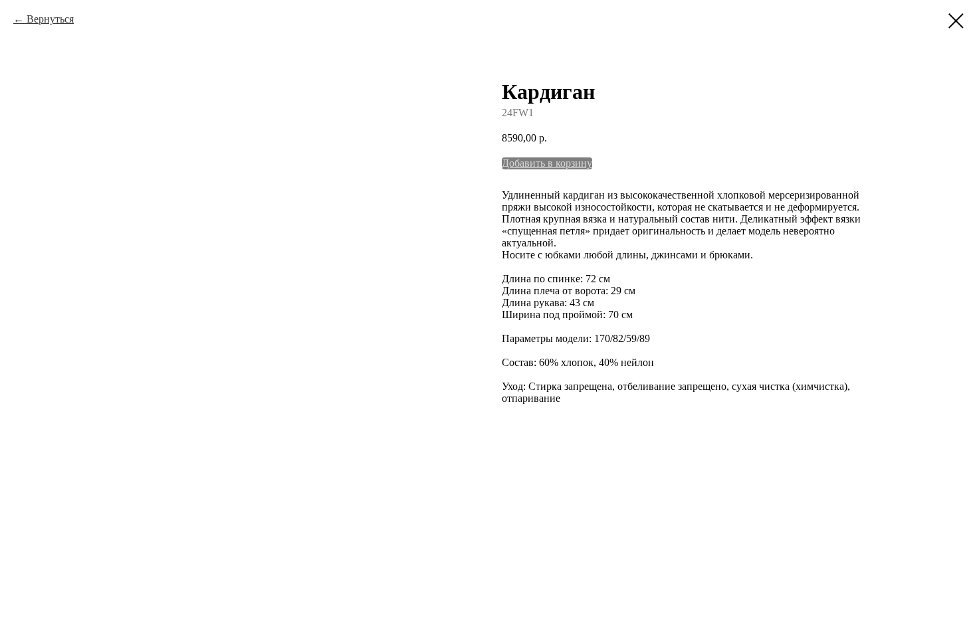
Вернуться (50, 19)
